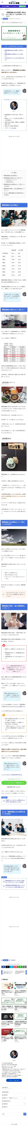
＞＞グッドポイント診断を (8, 774)
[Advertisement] (14, 151)
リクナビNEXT (19, 706)
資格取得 (5, 1095)
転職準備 (5, 1103)
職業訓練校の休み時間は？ (11, 175)
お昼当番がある (9, 181)
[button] (3, 967)
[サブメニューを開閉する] (25, 1098)
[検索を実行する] (24, 1114)
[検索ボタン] (2, 2)
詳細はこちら (22, 6)
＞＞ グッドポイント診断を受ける (14, 782)
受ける (20, 774)
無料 (16, 774)
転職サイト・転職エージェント (10, 1098)
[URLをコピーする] (25, 967)
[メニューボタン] (25, 2)
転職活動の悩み (6, 1101)
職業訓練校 (5, 18)
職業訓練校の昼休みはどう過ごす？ (13, 178)
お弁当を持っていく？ (11, 180)
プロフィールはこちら (14, 1080)
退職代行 (5, 1106)
